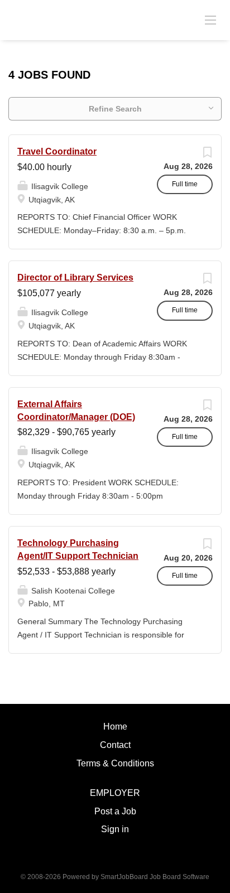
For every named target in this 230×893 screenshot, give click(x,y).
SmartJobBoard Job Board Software (154, 877)
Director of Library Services (75, 277)
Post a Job (115, 811)
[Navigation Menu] (210, 19)
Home (115, 726)
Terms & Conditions (115, 763)
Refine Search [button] (115, 108)
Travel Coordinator (57, 151)
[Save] (207, 155)
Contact (115, 745)
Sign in (115, 829)
